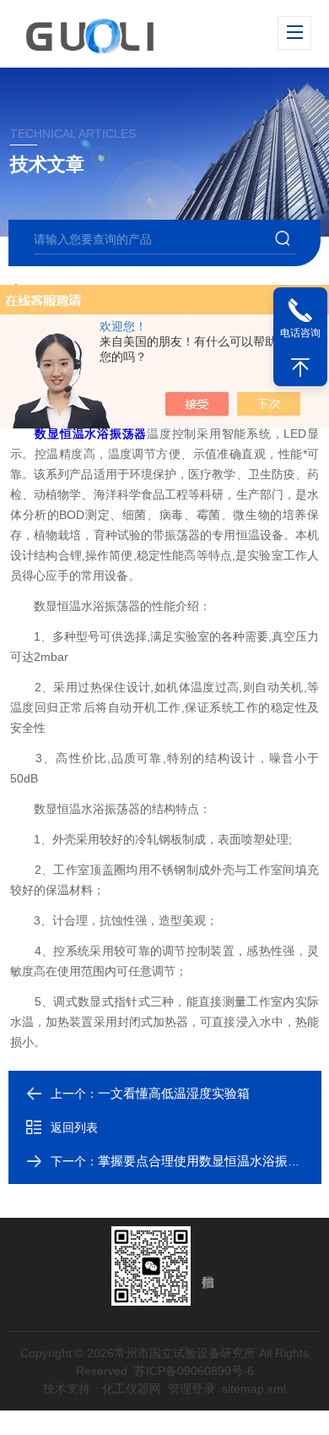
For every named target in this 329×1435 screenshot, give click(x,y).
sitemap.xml (254, 1388)
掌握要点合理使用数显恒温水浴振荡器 (205, 1161)
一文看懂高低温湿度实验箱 (174, 1093)
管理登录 (191, 1388)
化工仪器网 (131, 1388)
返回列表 (74, 1127)
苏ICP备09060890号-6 (194, 1371)
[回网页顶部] (300, 368)
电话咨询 (300, 333)
